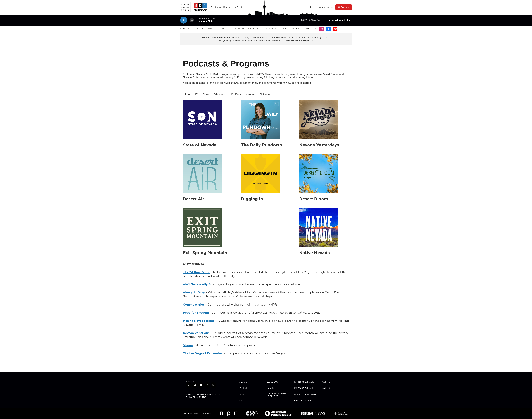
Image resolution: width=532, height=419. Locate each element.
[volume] (192, 20)
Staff (241, 394)
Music (225, 28)
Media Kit (326, 388)
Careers (243, 401)
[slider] (196, 20)
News (183, 28)
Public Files (327, 382)
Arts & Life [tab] (219, 93)
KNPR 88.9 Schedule (304, 382)
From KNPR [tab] (192, 93)
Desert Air (193, 199)
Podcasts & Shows (247, 28)
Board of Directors (303, 401)
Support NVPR (288, 28)
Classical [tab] (250, 93)
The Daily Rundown (261, 145)
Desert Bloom (313, 199)
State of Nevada (199, 145)
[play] (183, 20)
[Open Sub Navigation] (189, 29)
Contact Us (244, 388)
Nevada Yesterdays (319, 145)
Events (269, 28)
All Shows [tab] (264, 93)
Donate (345, 7)
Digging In (252, 199)
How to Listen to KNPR (305, 394)
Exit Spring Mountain (205, 252)
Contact (308, 28)
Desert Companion (204, 28)
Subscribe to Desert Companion (276, 395)
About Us (244, 382)
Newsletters (324, 7)
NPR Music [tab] (235, 93)
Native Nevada (314, 252)
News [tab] (206, 93)
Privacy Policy (216, 394)
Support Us (272, 382)
